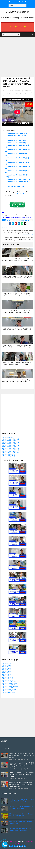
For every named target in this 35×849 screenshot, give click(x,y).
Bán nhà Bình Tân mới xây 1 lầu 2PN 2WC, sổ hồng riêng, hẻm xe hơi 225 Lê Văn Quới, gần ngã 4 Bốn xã (17, 294)
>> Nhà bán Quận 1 (7, 663)
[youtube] (23, 1)
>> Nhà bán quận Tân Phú (9, 689)
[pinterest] (25, 1)
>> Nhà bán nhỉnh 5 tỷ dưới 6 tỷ (10, 445)
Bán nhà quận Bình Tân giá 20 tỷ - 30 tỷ (18, 181)
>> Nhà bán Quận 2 (7, 665)
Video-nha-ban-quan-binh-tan (15, 96)
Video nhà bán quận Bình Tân (15, 186)
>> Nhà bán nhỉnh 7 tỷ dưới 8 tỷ (10, 448)
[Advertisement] (17, 59)
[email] (20, 1)
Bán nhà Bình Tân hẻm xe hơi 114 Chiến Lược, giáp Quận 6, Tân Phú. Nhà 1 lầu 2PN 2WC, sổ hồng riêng (17, 328)
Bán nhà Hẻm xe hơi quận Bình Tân (17, 133)
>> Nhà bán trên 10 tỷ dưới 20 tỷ (10, 453)
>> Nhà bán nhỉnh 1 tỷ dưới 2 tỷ (10, 439)
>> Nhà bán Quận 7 (7, 672)
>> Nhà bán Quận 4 (7, 668)
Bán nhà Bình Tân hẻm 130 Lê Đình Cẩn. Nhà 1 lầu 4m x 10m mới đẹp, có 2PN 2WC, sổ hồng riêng (21, 774)
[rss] (17, 1)
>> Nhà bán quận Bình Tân (9, 682)
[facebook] (12, 1)
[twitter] (9, 1)
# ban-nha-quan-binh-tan (25, 220)
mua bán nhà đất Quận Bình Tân (16, 194)
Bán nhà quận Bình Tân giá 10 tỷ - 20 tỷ (18, 179)
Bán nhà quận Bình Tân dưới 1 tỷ (16, 140)
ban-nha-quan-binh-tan (20, 90)
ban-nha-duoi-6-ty (9, 90)
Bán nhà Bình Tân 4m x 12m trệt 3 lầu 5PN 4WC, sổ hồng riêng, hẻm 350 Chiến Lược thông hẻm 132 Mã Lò (17, 259)
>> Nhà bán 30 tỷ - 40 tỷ (8, 456)
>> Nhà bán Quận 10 (7, 677)
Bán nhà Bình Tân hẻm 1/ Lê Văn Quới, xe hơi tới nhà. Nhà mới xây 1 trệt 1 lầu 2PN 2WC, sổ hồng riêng (17, 346)
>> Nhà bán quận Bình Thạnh (10, 683)
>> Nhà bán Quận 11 (7, 679)
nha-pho (22, 94)
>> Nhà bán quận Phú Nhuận (10, 686)
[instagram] (14, 1)
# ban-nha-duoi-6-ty (12, 220)
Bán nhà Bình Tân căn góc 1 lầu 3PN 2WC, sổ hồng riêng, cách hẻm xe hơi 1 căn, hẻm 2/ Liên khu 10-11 (17, 363)
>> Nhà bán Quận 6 (7, 671)
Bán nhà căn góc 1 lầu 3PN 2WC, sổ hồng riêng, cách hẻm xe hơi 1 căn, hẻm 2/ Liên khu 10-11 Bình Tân (17, 277)
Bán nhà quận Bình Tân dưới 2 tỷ (16, 142)
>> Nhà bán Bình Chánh (8, 692)
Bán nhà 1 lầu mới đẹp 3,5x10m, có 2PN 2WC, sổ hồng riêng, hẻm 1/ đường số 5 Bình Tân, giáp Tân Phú (21, 765)
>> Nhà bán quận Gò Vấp (8, 685)
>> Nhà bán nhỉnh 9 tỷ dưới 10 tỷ (11, 451)
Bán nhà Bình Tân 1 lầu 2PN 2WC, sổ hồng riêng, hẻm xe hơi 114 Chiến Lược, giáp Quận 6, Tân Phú (17, 380)
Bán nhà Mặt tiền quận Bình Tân (16, 135)
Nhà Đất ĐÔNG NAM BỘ (17, 12)
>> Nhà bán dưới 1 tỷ (7, 437)
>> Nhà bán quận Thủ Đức (9, 691)
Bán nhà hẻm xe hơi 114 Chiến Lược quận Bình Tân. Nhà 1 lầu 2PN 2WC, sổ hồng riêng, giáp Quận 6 (16, 311)
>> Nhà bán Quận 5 (7, 669)
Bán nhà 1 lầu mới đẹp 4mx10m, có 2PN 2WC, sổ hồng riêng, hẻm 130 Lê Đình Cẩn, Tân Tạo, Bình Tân (21, 755)
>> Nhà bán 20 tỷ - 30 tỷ (8, 454)
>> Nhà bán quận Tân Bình (9, 688)
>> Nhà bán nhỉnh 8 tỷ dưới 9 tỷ (10, 450)
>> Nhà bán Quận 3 (7, 666)
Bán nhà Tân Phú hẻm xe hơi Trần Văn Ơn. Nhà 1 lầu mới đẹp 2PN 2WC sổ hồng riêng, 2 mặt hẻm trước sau (21, 784)
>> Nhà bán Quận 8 (7, 674)
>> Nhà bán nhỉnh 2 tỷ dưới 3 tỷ (10, 440)
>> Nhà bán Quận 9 (7, 676)
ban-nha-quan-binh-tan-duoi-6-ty (23, 92)
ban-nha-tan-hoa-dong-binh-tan (11, 94)
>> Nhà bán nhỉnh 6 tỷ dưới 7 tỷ (10, 446)
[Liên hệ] (4, 844)
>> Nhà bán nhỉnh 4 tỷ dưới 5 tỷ (10, 443)
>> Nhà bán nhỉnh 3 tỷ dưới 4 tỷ (10, 442)
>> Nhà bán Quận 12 (7, 680)
